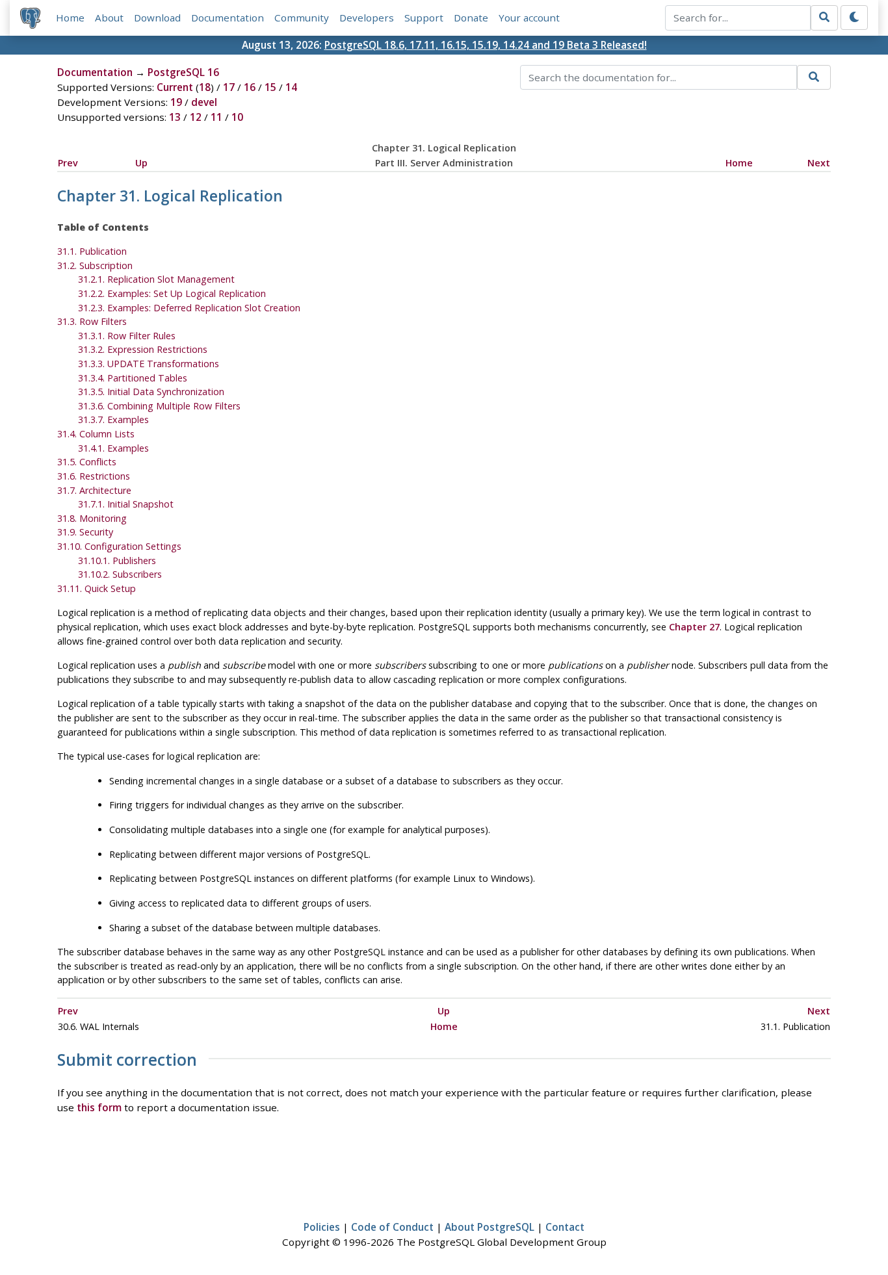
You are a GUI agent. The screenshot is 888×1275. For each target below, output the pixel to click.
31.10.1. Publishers (117, 560)
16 (249, 87)
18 (205, 87)
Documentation (227, 17)
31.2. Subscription (95, 265)
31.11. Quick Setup (96, 588)
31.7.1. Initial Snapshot (126, 504)
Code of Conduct (392, 1226)
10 (237, 116)
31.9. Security (85, 532)
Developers (366, 17)
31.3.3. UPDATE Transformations (148, 363)
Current (175, 87)
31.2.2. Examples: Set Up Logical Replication (172, 293)
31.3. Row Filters (92, 321)
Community (301, 17)
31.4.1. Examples (113, 448)
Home (70, 17)
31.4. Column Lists (96, 434)
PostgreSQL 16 (183, 72)
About (109, 17)
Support (423, 17)
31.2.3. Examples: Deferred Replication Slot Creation (189, 308)
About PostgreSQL (489, 1226)
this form (99, 1107)
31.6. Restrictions (93, 476)
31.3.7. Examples (113, 419)
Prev (68, 163)
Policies (322, 1226)
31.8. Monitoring (92, 518)
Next (818, 163)
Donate (471, 17)
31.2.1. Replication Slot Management (156, 279)
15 (270, 87)
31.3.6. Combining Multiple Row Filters (159, 406)
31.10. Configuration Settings (119, 546)
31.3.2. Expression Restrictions (142, 349)
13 (175, 116)
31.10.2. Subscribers (120, 574)
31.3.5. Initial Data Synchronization (151, 391)
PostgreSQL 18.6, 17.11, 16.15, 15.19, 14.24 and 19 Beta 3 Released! (485, 44)
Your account (529, 17)
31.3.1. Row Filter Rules (127, 335)
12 (196, 116)
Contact (564, 1226)
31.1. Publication (92, 251)
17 (229, 87)
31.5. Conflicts (86, 462)
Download (157, 17)
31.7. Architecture (94, 490)
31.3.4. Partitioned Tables (132, 378)
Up (141, 163)
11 (216, 116)
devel (204, 102)
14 (291, 87)
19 (176, 102)
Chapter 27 (694, 627)
